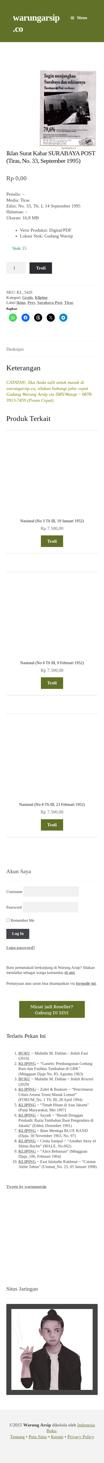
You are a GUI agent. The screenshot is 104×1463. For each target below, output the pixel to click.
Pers (31, 302)
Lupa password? (20, 948)
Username (14, 891)
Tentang (17, 1436)
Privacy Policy (80, 1436)
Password (14, 907)
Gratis (27, 297)
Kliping (41, 297)
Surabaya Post (49, 302)
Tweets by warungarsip (26, 1186)
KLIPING (27, 1063)
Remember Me (22, 920)
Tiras (68, 302)
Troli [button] (52, 541)
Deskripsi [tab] (15, 349)
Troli (41, 267)
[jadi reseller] (51, 1009)
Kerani (57, 1436)
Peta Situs (38, 1436)
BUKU (24, 1053)
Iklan (20, 302)
